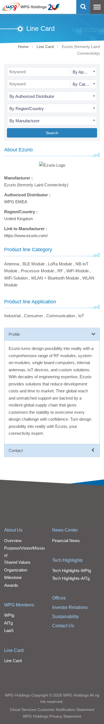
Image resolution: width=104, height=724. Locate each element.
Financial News (66, 540)
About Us (13, 530)
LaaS (9, 630)
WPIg (9, 615)
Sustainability (65, 616)
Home (23, 46)
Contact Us (63, 625)
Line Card (45, 46)
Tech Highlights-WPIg (71, 570)
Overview (13, 540)
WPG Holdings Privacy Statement (52, 716)
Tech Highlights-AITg (71, 578)
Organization (15, 570)
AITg (8, 623)
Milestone (13, 577)
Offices (59, 598)
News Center (65, 530)
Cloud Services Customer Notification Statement (52, 709)
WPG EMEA (15, 201)
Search (52, 133)
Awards (11, 585)
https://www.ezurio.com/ (26, 235)
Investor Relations (70, 607)
